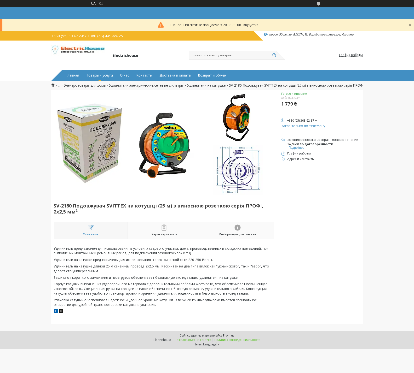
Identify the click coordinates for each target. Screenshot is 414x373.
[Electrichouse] (79, 55)
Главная (72, 75)
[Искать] (274, 55)
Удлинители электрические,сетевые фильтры (146, 85)
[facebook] (56, 311)
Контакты (144, 75)
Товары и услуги (99, 75)
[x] (61, 311)
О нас (124, 75)
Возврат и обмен (212, 75)
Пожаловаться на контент (193, 340)
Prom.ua (229, 335)
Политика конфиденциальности (237, 340)
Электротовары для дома (85, 85)
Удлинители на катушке (206, 85)
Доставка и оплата (175, 75)
